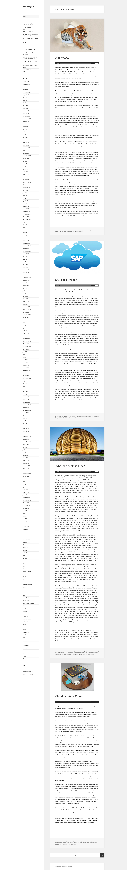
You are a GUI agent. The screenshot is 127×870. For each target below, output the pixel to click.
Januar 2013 (26, 431)
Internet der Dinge (62, 654)
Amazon (25, 550)
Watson (24, 656)
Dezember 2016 (26, 307)
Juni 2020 (25, 195)
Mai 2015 (25, 357)
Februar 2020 (26, 206)
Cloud (24, 568)
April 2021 (25, 169)
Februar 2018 (26, 269)
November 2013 (27, 405)
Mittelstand (25, 616)
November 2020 (27, 182)
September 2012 (27, 442)
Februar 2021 (26, 174)
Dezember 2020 (26, 179)
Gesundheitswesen (27, 584)
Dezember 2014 (26, 370)
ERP (24, 579)
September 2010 (27, 505)
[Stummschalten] (94, 63)
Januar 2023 (26, 113)
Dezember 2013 (26, 402)
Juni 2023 (25, 100)
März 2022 (25, 140)
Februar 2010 (26, 524)
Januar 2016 (26, 336)
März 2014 (25, 394)
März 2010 (25, 521)
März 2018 (25, 267)
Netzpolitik (25, 621)
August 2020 (26, 190)
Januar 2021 (26, 177)
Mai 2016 (25, 325)
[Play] (56, 63)
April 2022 (25, 137)
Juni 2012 (25, 450)
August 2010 (26, 508)
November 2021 (27, 150)
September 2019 (27, 219)
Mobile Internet (27, 619)
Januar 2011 (26, 495)
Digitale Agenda (27, 571)
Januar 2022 (26, 145)
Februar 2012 (26, 460)
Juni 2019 (25, 227)
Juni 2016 (25, 322)
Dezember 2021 (26, 148)
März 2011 (25, 489)
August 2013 (26, 413)
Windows (25, 659)
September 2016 (27, 314)
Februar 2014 (26, 397)
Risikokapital (26, 632)
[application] (77, 63)
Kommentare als (28, 674)
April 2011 (25, 487)
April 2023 (25, 105)
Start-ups (25, 648)
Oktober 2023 (26, 89)
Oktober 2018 (26, 248)
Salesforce (25, 635)
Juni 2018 (25, 259)
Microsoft (25, 614)
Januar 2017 (26, 304)
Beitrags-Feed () (27, 671)
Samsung (25, 637)
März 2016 (25, 330)
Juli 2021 (25, 161)
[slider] (97, 63)
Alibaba (24, 545)
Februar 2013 (26, 428)
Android (25, 553)
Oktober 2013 (26, 407)
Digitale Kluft (26, 574)
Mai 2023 (25, 103)
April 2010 (25, 518)
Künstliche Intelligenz (72, 654)
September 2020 (27, 187)
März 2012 (25, 458)
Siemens (25, 643)
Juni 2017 (25, 291)
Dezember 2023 (26, 84)
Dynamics (25, 576)
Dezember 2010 (26, 497)
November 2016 (27, 309)
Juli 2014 (25, 383)
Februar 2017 (26, 301)
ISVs (24, 606)
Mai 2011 (25, 484)
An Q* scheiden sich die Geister (30, 38)
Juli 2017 (25, 288)
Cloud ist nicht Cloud (69, 696)
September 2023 (27, 92)
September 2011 (27, 473)
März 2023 (25, 108)
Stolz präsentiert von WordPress (63, 866)
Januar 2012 (26, 463)
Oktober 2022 (26, 121)
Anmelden (25, 669)
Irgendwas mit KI (27, 27)
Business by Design (27, 561)
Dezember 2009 (26, 529)
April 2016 (25, 328)
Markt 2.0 (25, 611)
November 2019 (27, 214)
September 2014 (27, 378)
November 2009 (27, 532)
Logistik (25, 608)
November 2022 (27, 118)
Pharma (25, 629)
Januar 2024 (26, 81)
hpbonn (70, 230)
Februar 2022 (26, 142)
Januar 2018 (26, 272)
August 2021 (26, 158)
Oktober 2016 (26, 312)
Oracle (24, 627)
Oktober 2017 (26, 280)
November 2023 (27, 87)
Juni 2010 (25, 513)
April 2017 (25, 296)
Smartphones (26, 645)
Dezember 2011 (26, 465)
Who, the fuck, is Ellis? (70, 466)
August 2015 (26, 349)
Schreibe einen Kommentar (87, 654)
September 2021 (27, 156)
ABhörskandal (26, 542)
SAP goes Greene (66, 279)
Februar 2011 (26, 492)
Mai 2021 (25, 166)
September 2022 (27, 124)
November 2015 (27, 341)
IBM (24, 595)
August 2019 (26, 222)
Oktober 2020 (26, 185)
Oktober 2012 (26, 439)
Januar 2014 (26, 399)
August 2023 (26, 95)
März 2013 (25, 426)
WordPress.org (26, 677)
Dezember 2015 (26, 338)
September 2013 (27, 410)
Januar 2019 (26, 240)
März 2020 (25, 203)
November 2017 (27, 277)
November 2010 (27, 500)
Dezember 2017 (26, 275)
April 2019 (25, 232)
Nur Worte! (62, 57)
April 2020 (25, 201)
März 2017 (25, 299)
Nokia (24, 624)
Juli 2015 (25, 352)
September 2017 (27, 283)
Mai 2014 (25, 389)
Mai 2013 (25, 420)
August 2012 (26, 444)
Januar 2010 (26, 526)
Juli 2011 (25, 479)
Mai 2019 (25, 230)
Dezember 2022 (26, 116)
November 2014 (27, 373)
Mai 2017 (25, 293)
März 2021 (25, 171)
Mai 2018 (25, 262)
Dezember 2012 (26, 434)
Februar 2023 (26, 111)
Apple (24, 555)
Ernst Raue (25, 57)
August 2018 (26, 254)
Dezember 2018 (26, 243)
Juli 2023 (25, 97)
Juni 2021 (25, 164)
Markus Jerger (26, 61)
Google (24, 587)
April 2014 (25, 391)
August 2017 (26, 285)
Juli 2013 (25, 415)
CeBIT (24, 563)
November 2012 (27, 436)
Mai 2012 (25, 452)
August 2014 (26, 381)
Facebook (25, 582)
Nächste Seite (102, 855)
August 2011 (26, 476)
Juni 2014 (25, 386)
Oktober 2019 (26, 216)
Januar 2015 (26, 367)
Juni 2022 (25, 132)
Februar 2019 (26, 238)
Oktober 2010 (26, 503)
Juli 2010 (25, 511)
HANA (24, 590)
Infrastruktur (26, 600)
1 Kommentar (79, 231)
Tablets (24, 651)
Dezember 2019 (26, 211)
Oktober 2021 (26, 153)
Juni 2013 (25, 418)
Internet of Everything (28, 603)
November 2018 (27, 246)
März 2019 (25, 235)
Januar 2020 (26, 209)
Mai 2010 (25, 516)
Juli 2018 (25, 256)
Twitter (24, 653)
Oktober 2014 (26, 375)
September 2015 (27, 346)
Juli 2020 (25, 193)
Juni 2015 (25, 354)
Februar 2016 (26, 333)
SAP (24, 640)
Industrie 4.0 (26, 598)
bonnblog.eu (28, 6)
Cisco (24, 566)
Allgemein (25, 547)
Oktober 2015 (26, 344)
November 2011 (27, 468)
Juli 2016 (25, 320)
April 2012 (25, 455)
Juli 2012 (25, 447)
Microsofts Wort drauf (72, 207)
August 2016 (26, 317)
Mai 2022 (25, 134)
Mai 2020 (25, 198)
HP (23, 592)
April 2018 (25, 264)
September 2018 (27, 251)
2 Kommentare (82, 418)
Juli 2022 (25, 129)
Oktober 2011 (26, 471)
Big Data (25, 558)
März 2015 (25, 362)
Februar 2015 (26, 365)
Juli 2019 (25, 224)
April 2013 (25, 423)
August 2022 (26, 126)
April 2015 (25, 360)
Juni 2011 (25, 481)
